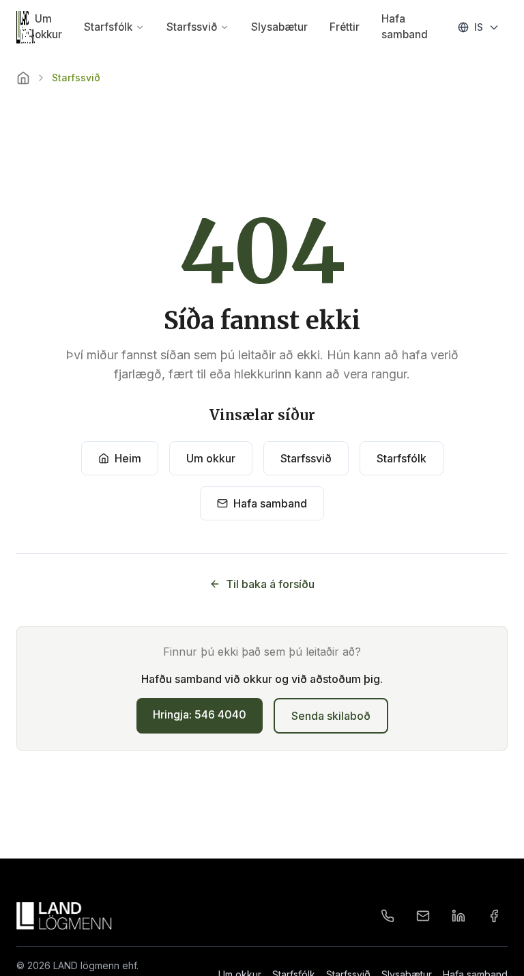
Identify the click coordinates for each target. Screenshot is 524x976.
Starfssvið (191, 26)
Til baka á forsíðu (270, 584)
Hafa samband (404, 26)
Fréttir (345, 26)
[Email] (423, 916)
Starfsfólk (108, 26)
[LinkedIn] (458, 916)
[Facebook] (494, 916)
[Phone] (387, 916)
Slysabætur (279, 26)
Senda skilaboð (330, 716)
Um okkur (48, 26)
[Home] (23, 78)
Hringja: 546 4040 (199, 714)
